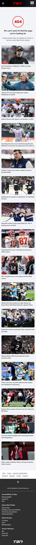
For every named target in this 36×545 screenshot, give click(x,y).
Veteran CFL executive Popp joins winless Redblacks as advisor (14, 94)
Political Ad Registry (7, 514)
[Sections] (3, 3)
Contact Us (5, 499)
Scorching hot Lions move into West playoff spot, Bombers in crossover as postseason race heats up (17, 145)
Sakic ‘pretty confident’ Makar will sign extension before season (17, 463)
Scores (32, 5)
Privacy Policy (6, 507)
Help (3, 501)
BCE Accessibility (7, 497)
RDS (3, 531)
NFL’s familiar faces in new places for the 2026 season (16, 277)
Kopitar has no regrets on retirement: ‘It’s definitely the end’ (17, 198)
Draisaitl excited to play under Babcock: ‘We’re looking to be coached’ (16, 224)
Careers (9, 473)
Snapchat (25, 476)
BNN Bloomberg (6, 524)
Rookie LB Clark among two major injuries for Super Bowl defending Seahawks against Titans (17, 304)
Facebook (5, 476)
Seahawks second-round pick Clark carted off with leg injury (17, 330)
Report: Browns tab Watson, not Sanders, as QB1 (17, 119)
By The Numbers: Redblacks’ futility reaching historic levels (16, 67)
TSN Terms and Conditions (9, 511)
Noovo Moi (5, 535)
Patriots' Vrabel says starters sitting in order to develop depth (16, 171)
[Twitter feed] (18, 482)
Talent (4, 473)
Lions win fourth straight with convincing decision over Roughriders (17, 437)
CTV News (5, 520)
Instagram (12, 476)
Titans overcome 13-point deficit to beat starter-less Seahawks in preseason (17, 383)
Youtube (18, 476)
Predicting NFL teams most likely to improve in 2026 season (16, 251)
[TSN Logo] (17, 3)
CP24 (3, 522)
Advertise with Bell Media (20, 473)
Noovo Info (5, 533)
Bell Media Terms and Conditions (11, 509)
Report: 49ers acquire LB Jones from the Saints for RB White (17, 410)
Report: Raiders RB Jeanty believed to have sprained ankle (15, 357)
